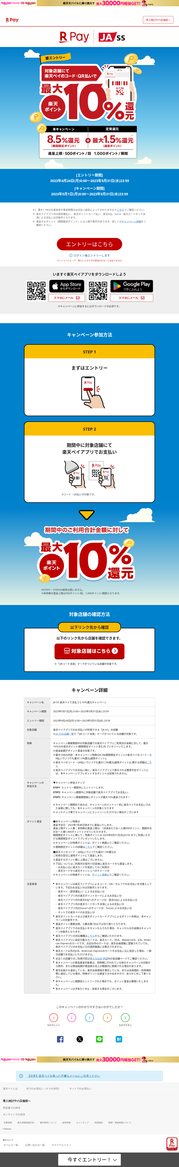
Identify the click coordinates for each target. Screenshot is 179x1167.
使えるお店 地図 (99, 958)
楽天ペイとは (10, 1088)
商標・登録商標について (119, 1122)
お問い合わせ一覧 (35, 1145)
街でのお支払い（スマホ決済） (43, 1088)
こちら (120, 209)
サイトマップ (82, 1122)
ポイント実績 (99, 874)
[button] (89, 244)
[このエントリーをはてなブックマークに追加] (119, 1039)
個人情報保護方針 (25, 1122)
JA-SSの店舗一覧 (65, 733)
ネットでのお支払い (80, 1088)
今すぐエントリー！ (89, 1159)
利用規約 (98, 1122)
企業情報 (7, 1122)
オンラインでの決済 (14, 1114)
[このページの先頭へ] (174, 1132)
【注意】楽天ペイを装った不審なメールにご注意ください (63, 1075)
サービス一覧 (10, 1145)
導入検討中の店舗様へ (158, 20)
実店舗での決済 (11, 1107)
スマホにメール (64, 297)
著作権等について (48, 1122)
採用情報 (66, 1122)
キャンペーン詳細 (131, 221)
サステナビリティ (61, 1145)
